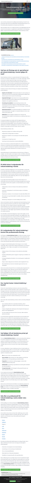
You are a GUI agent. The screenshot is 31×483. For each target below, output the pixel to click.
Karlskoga (4, 432)
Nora (3, 428)
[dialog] (15, 479)
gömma (12, 55)
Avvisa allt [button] (18, 481)
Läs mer (24, 479)
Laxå (3, 426)
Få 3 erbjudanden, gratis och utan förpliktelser (15, 13)
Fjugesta (3, 438)
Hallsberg (4, 422)
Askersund (4, 430)
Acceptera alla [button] (12, 481)
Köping (3, 434)
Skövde (3, 436)
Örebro (3, 420)
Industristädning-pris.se (6, 1)
